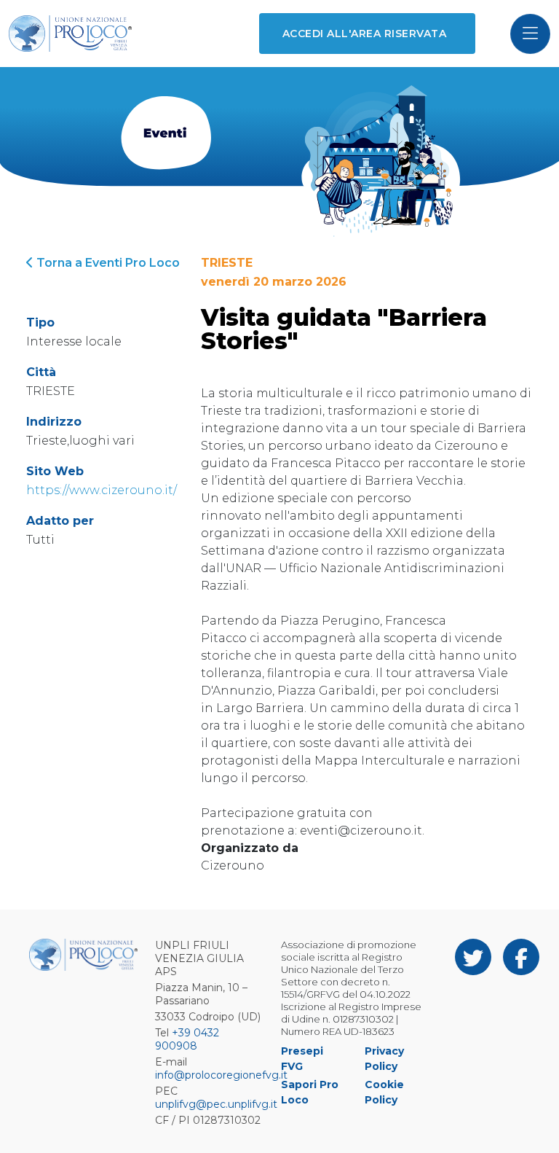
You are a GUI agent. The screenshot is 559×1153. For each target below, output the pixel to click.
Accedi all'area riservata (364, 33)
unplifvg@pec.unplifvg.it (216, 1104)
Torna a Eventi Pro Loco (106, 263)
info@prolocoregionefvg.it (221, 1075)
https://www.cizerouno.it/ (101, 490)
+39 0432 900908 (187, 1039)
